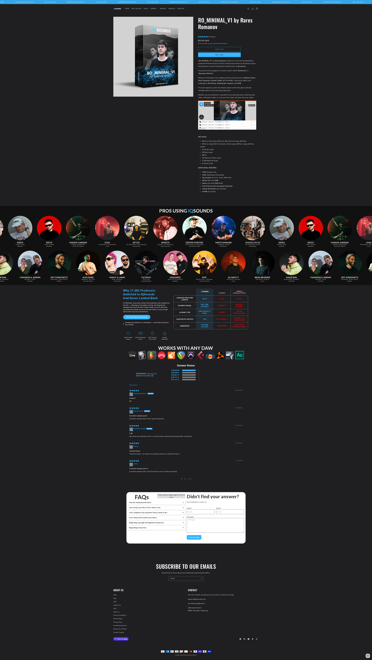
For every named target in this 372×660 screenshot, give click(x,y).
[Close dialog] (199, 321)
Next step (186, 337)
